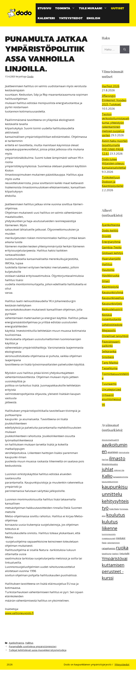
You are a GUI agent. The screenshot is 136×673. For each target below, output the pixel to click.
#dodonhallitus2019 (110, 440)
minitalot (120, 538)
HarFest (105, 459)
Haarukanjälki (111, 258)
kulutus (110, 521)
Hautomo (108, 270)
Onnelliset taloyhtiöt (115, 336)
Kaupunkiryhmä (112, 292)
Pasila (104, 543)
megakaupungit (108, 538)
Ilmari (106, 281)
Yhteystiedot (71, 18)
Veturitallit (124, 553)
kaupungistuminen (110, 482)
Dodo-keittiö (110, 230)
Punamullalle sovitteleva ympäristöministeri (32, 646)
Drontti (106, 236)
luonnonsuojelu (109, 534)
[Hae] (124, 49)
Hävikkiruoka (110, 275)
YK (103, 405)
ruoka (122, 548)
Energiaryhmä (111, 242)
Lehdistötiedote (112, 325)
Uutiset (117, 8)
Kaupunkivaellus (113, 298)
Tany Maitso (110, 362)
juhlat (107, 469)
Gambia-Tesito (112, 247)
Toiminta (62, 8)
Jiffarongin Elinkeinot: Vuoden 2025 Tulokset (114, 100)
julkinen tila (119, 470)
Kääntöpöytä (110, 287)
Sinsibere (108, 357)
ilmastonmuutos (110, 464)
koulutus (115, 515)
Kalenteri (46, 18)
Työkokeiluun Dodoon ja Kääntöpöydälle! (112, 181)
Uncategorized (111, 389)
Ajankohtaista (16, 642)
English (93, 18)
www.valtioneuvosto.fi (19, 613)
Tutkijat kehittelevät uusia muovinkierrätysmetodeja (37, 650)
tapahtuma (106, 553)
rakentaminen (113, 543)
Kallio (107, 476)
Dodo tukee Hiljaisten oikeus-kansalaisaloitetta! (114, 163)
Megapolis (109, 330)
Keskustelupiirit (112, 309)
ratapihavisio (108, 548)
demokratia (124, 452)
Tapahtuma (110, 368)
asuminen (112, 452)
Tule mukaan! (90, 8)
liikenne (109, 528)
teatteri (115, 553)
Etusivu (44, 8)
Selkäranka (109, 351)
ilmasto (117, 458)
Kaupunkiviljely (112, 303)
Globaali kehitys (112, 253)
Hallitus (29, 642)
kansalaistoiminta (120, 477)
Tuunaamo (109, 384)
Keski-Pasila (114, 509)
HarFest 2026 (110, 86)
